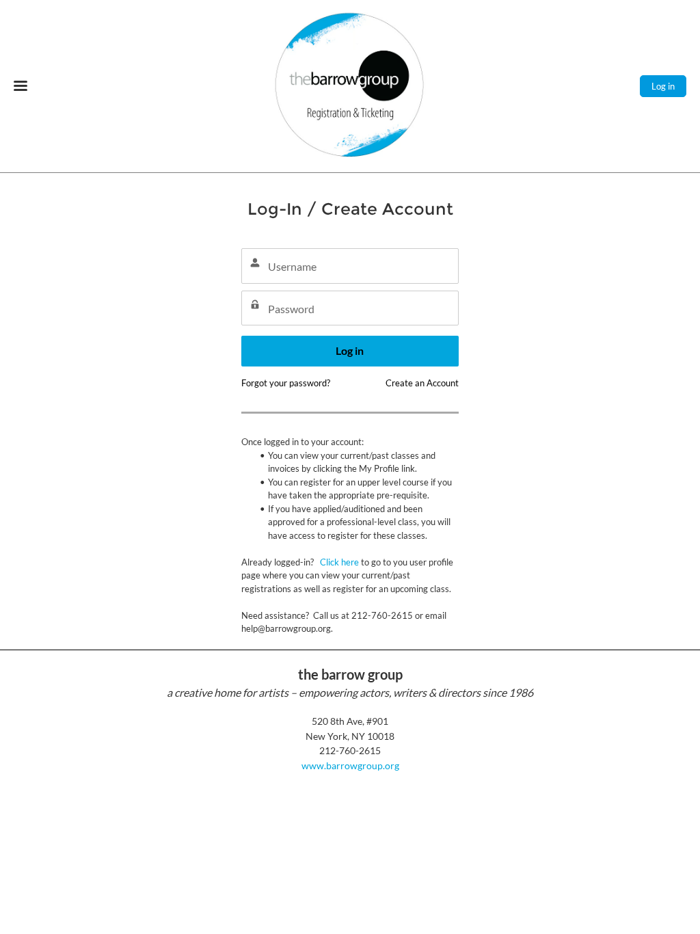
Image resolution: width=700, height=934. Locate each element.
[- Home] (350, 86)
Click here (339, 562)
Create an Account (422, 382)
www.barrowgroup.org (350, 765)
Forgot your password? (285, 382)
